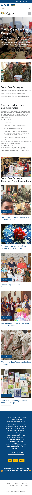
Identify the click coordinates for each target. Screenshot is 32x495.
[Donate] (13, 5)
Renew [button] (15, 460)
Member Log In (23, 1)
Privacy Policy (25, 483)
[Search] (29, 8)
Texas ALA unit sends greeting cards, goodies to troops (15, 401)
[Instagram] (5, 5)
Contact (9, 483)
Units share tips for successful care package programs (15, 218)
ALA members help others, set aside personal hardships (15, 324)
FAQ (30, 1)
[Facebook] (2, 5)
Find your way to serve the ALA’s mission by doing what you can (13, 247)
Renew (26, 485)
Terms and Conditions (12, 485)
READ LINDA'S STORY (16, 453)
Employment (16, 483)
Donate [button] (22, 460)
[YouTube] (8, 5)
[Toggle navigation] (29, 13)
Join (17, 1)
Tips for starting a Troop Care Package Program (16, 363)
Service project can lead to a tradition (12, 286)
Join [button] (10, 460)
